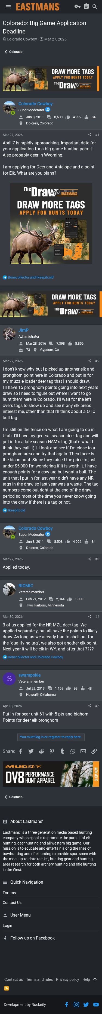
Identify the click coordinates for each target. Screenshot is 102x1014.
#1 (97, 135)
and (31, 277)
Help (86, 979)
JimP (23, 330)
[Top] (95, 979)
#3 (97, 559)
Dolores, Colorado (39, 123)
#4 (97, 617)
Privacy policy (67, 979)
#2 (97, 361)
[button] (8, 7)
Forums (9, 893)
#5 (97, 706)
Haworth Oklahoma (41, 695)
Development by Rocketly (25, 1004)
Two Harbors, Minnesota (45, 605)
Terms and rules (39, 979)
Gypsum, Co (49, 350)
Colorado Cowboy (22, 39)
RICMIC (25, 585)
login (7, 925)
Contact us (13, 979)
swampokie (29, 675)
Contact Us (12, 902)
